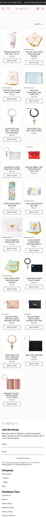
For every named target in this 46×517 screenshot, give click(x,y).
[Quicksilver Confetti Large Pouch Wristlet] (12, 155)
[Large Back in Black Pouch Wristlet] (34, 266)
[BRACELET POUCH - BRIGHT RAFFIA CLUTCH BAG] (12, 381)
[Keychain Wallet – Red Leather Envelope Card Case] (34, 155)
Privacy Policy (7, 464)
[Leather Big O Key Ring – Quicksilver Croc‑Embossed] (12, 116)
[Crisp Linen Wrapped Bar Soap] (34, 191)
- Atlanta (5, 478)
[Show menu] (3, 8)
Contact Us (6, 495)
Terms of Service (22, 464)
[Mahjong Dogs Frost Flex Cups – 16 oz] (12, 40)
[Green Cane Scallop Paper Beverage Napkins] (12, 266)
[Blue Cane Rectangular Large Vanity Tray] (34, 78)
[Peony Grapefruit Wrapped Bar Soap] (12, 228)
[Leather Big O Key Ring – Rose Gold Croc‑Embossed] (12, 343)
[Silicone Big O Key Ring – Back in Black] (34, 116)
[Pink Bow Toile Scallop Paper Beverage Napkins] (34, 40)
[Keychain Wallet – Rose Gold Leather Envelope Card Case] (12, 304)
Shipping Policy (8, 507)
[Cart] (42, 8)
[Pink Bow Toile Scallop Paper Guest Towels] (12, 78)
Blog (3, 486)
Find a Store (6, 474)
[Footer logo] (10, 423)
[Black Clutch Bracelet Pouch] (34, 343)
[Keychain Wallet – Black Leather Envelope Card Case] (34, 304)
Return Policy (7, 503)
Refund (4, 499)
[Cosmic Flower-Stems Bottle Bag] (12, 191)
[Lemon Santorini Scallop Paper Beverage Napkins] (34, 228)
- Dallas (5, 482)
